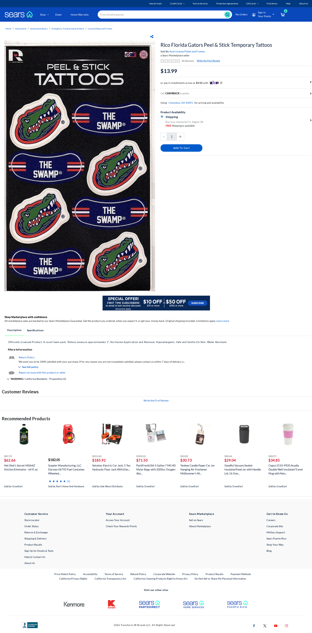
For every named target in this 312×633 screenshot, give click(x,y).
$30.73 (186, 460)
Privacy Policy (190, 574)
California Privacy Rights (73, 578)
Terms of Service (114, 574)
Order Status (31, 526)
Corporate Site (274, 526)
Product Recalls (33, 544)
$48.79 (272, 456)
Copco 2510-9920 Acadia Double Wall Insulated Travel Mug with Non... (285, 469)
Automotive (20, 28)
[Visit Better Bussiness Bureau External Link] (30, 624)
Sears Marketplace (201, 513)
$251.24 (96, 456)
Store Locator (32, 520)
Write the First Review (208, 60)
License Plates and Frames (100, 28)
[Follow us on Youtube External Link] (275, 625)
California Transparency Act (110, 578)
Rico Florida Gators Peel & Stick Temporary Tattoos (216, 45)
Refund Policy (138, 574)
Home (8, 28)
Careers (270, 520)
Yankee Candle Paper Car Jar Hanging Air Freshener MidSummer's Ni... (197, 469)
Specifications (35, 330)
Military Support (275, 532)
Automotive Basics (39, 28)
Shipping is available (180, 125)
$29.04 (230, 460)
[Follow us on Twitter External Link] (264, 625)
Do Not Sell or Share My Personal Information (220, 578)
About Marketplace (200, 526)
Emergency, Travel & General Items (67, 28)
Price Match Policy (65, 574)
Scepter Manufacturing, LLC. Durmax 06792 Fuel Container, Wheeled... (66, 469)
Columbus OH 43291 (180, 102)
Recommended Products (26, 418)
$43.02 (184, 456)
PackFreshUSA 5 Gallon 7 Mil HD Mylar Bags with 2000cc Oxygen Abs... (156, 469)
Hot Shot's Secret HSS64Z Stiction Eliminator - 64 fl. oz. (21, 467)
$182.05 (54, 460)
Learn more (222, 320)
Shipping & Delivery (35, 538)
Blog (269, 550)
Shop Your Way (274, 544)
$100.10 (141, 456)
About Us (29, 563)
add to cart (181, 147)
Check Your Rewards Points (121, 526)
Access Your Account (118, 520)
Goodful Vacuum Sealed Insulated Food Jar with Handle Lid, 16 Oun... (242, 469)
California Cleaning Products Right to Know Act (160, 578)
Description (14, 330)
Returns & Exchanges (36, 532)
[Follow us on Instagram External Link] (286, 625)
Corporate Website (164, 574)
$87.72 (8, 456)
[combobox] (165, 14)
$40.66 (228, 456)
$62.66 (10, 460)
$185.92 (99, 460)
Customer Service (36, 513)
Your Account (115, 513)
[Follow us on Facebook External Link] (254, 625)
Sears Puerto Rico (276, 538)
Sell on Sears (196, 520)
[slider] (57, 480)
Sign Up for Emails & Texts (38, 550)
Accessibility (90, 574)
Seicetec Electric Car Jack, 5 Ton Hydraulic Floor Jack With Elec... (111, 467)
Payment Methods (241, 574)
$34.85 (274, 460)
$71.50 (142, 460)
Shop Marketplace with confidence (26, 317)
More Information (20, 349)
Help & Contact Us (34, 556)
